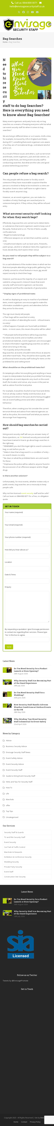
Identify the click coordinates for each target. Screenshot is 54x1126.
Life (7, 793)
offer (8, 805)
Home (5, 42)
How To (9, 787)
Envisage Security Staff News (18, 752)
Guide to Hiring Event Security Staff (20, 776)
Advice (8, 740)
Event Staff (8, 871)
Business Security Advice (16, 746)
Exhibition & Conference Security (18, 857)
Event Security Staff (14, 770)
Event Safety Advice (14, 758)
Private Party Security (13, 867)
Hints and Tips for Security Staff (19, 782)
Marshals (10, 799)
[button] (49, 24)
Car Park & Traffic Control (14, 847)
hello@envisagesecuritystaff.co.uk (27, 6)
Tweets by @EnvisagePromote (15, 980)
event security (27, 493)
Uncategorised (12, 817)
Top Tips (9, 811)
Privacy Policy (35, 1122)
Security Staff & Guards (14, 832)
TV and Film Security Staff (14, 837)
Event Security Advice (15, 764)
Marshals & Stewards (13, 852)
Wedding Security (11, 862)
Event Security (10, 842)
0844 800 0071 (29, 2)
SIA (21, 437)
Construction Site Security (15, 876)
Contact (24, 1122)
